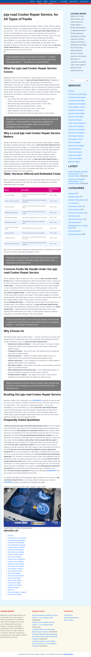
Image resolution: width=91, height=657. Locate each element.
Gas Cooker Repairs (14, 557)
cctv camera (72, 203)
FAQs (45, 1)
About (39, 1)
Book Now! (73, 1)
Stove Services (73, 231)
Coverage (64, 1)
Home (32, 1)
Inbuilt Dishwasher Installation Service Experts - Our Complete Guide (78, 174)
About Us (11, 590)
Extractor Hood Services (76, 213)
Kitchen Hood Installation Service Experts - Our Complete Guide (76, 181)
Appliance (71, 193)
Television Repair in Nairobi (17, 592)
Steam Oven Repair (14, 583)
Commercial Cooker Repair (17, 538)
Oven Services (73, 222)
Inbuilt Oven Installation (16, 561)
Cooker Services (73, 209)
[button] (57, 1)
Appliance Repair (74, 197)
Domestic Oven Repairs (16, 550)
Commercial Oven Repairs (16, 540)
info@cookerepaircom (71, 618)
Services (53, 1)
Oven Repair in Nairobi (15, 568)
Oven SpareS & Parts (15, 571)
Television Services (74, 234)
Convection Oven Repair (16, 542)
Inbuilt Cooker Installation (16, 559)
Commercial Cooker (75, 206)
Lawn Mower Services (75, 219)
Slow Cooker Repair (14, 580)
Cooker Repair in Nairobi (16, 547)
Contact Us (84, 1)
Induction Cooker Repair (16, 564)
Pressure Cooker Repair (16, 576)
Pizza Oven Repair (14, 573)
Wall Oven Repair (13, 587)
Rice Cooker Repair (14, 578)
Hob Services (72, 216)
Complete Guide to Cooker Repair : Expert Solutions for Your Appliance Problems (44, 643)
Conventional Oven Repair (17, 545)
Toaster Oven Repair (15, 585)
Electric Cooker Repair (15, 554)
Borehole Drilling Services (77, 200)
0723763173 (68, 615)
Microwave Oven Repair (16, 566)
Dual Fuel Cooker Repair (16, 552)
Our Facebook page (14, 594)
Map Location (68, 620)
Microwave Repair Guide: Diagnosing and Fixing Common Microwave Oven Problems (44, 636)
